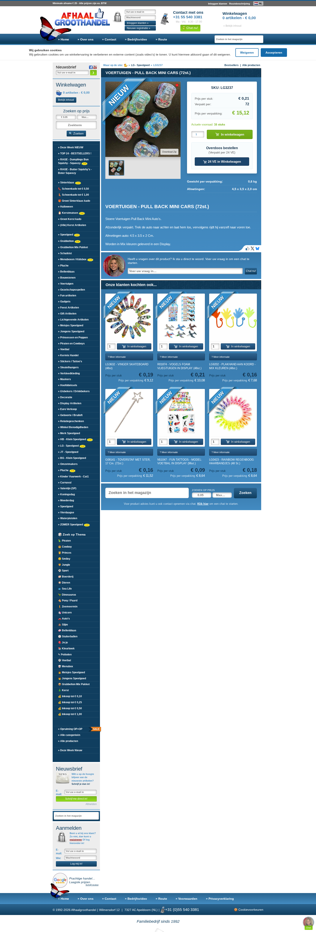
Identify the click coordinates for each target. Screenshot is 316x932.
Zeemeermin (67, 606)
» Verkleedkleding (69, 373)
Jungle (64, 564)
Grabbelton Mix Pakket (74, 684)
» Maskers (64, 379)
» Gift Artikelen (67, 313)
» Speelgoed (66, 234)
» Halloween (65, 206)
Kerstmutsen (68, 212)
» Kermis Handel (68, 355)
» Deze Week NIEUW (70, 147)
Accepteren (273, 52)
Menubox (65, 666)
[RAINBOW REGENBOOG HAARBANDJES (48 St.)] (233, 413)
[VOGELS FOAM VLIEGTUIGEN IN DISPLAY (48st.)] (181, 317)
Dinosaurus (67, 594)
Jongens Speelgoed (72, 678)
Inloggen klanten (217, 3)
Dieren (64, 582)
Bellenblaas (67, 630)
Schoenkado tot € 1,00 (73, 194)
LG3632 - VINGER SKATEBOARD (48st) (126, 366)
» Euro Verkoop (67, 409)
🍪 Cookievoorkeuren (248, 909)
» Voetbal (63, 349)
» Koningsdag (66, 494)
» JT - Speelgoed (68, 452)
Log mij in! (76, 863)
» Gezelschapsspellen (71, 289)
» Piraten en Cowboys (71, 343)
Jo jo (63, 642)
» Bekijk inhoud (232, 25)
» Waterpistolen (67, 518)
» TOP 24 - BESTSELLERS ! (74, 153)
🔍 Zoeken (76, 133)
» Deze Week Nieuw (70, 750)
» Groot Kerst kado (69, 219)
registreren (76, 839)
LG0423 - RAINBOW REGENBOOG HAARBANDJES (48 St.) (231, 461)
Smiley (64, 558)
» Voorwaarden (186, 898)
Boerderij (65, 576)
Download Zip (169, 151)
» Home (63, 39)
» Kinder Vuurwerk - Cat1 (73, 476)
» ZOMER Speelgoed (71, 524)
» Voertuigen (65, 283)
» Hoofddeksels (67, 385)
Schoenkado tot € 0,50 (73, 188)
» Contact (109, 39)
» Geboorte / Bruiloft (70, 415)
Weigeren (247, 52)
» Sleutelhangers (68, 367)
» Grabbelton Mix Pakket (73, 247)
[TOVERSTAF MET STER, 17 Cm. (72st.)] (129, 413)
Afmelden (91, 804)
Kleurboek (66, 648)
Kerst (63, 690)
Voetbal (64, 660)
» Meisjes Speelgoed (70, 325)
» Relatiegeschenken (71, 421)
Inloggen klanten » (138, 23)
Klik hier (203, 503)
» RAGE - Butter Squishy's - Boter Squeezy (75, 171)
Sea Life (65, 588)
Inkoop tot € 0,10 (70, 696)
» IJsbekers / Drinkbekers (74, 391)
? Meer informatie (117, 357)
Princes (64, 552)
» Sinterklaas (66, 182)
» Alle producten (68, 741)
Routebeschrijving (239, 3)
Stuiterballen (67, 636)
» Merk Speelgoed (69, 433)
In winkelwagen (232, 134)
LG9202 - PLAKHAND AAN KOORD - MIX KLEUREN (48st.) (232, 366)
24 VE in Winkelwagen (224, 161)
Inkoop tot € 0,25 (70, 702)
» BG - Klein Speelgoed (72, 458)
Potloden (65, 654)
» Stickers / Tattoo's (70, 361)
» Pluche (63, 265)
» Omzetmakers (68, 464)
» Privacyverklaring (220, 898)
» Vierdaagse (66, 512)
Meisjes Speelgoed (71, 672)
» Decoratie (65, 397)
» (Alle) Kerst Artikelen (72, 225)
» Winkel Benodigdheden (73, 427)
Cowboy (65, 546)
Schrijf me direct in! (76, 798)
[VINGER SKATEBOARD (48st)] (129, 317)
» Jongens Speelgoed (71, 331)
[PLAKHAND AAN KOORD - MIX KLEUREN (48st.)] (233, 317)
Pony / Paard (67, 600)
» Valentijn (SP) (67, 488)
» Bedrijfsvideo (136, 39)
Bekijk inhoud (66, 99)
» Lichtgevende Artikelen (73, 319)
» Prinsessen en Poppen (73, 337)
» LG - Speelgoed (68, 445)
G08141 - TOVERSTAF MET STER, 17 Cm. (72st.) (127, 461)
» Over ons (86, 39)
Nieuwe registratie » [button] (138, 28)
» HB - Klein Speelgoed (72, 439)
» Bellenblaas (66, 271)
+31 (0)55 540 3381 (182, 909)
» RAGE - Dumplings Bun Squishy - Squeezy (73, 161)
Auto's (64, 618)
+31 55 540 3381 (187, 17)
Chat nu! (192, 27)
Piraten (64, 540)
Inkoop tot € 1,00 (70, 714)
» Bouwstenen (66, 277)
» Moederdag (66, 500)
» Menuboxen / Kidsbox (72, 259)
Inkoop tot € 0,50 (70, 708)
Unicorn (65, 612)
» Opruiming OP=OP (78, 729)
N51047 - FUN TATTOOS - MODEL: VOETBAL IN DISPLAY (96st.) (179, 461)
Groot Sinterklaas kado (74, 200)
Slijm (63, 624)
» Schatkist (65, 253)
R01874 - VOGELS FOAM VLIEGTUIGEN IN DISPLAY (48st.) (179, 366)
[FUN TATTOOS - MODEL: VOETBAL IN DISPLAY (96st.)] (181, 413)
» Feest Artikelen (68, 307)
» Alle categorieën (69, 735)
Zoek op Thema (72, 534)
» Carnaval (64, 482)
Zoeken (245, 493)
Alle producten (251, 65)
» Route (161, 39)
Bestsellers (231, 65)
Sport (63, 570)
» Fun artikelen (67, 295)
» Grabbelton (66, 240)
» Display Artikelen (69, 403)
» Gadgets (64, 301)
